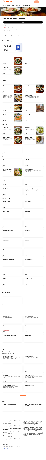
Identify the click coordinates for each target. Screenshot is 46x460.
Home (4, 5)
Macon (8, 5)
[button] (6, 36)
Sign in (41, 2)
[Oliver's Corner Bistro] (7, 1)
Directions (5, 448)
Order (23, 22)
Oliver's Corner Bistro (16, 5)
